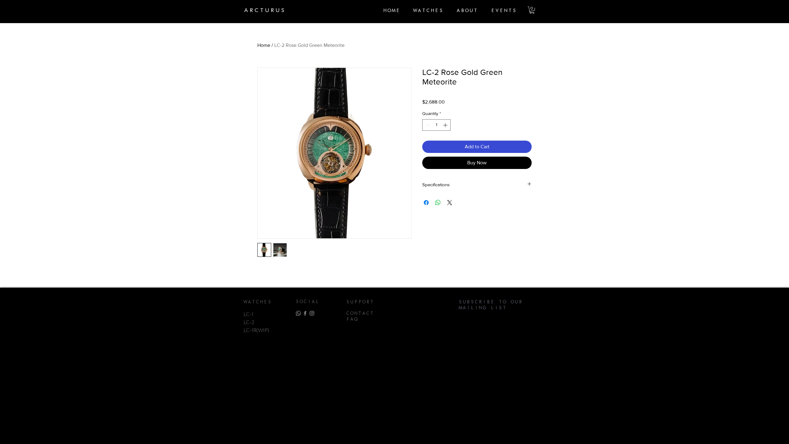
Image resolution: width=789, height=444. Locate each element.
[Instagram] (312, 313)
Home (263, 45)
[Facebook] (305, 313)
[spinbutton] (436, 125)
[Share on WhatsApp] (438, 202)
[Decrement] (427, 125)
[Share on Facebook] (426, 202)
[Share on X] (449, 202)
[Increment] (446, 125)
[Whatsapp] (298, 313)
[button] (532, 10)
